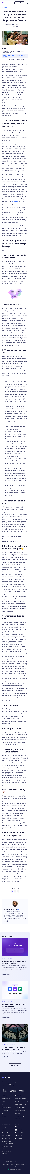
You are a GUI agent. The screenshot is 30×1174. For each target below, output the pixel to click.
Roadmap (4, 1101)
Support (4, 1113)
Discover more (15, 1065)
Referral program (6, 1107)
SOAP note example (20, 1104)
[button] (27, 3)
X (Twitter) (21, 1132)
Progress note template (21, 1101)
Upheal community (23, 1127)
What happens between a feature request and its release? (14, 52)
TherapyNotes (6, 1138)
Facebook (20, 1130)
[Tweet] (15, 891)
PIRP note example (20, 1116)
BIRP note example (20, 1110)
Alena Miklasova (10, 24)
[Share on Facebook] (18, 891)
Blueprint (4, 1130)
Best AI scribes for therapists (6, 1152)
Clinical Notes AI (6, 1132)
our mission (14, 201)
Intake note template (21, 1098)
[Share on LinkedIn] (12, 891)
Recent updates (6, 1098)
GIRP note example (20, 1113)
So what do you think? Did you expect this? (14, 59)
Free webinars (5, 1110)
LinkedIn (20, 1135)
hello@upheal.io (22, 1138)
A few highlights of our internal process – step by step (15, 56)
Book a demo (19, 3)
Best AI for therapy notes (7, 1147)
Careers (4, 1116)
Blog (3, 1104)
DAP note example (20, 1107)
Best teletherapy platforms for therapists (8, 1142)
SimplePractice (6, 1135)
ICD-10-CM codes (20, 1119)
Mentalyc (4, 1127)
